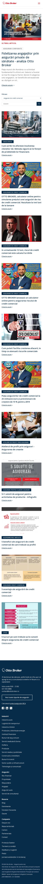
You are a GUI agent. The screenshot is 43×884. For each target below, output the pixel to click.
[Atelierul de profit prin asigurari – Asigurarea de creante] (21, 425)
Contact (5, 837)
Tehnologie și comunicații (11, 766)
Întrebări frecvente (9, 810)
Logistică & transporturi (11, 723)
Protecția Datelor (8, 843)
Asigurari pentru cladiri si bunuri (16, 490)
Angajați (5, 786)
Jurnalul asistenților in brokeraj (13, 857)
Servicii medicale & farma (11, 741)
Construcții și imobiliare (11, 756)
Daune (4, 814)
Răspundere (6, 783)
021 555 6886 (7, 689)
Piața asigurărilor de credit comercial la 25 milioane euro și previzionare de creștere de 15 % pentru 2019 (21, 398)
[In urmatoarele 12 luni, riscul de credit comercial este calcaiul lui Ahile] (21, 228)
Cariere (4, 830)
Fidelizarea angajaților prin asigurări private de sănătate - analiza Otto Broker (20, 59)
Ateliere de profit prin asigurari (15, 442)
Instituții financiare (9, 734)
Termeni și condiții (9, 846)
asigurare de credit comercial (15, 192)
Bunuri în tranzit (8, 759)
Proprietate (6, 779)
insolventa (7, 142)
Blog (3, 803)
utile (5, 633)
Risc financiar (7, 776)
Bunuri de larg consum (10, 738)
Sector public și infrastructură (13, 763)
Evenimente (6, 806)
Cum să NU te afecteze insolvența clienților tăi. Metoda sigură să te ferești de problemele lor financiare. (21, 148)
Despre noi (6, 823)
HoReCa (5, 745)
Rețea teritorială (8, 826)
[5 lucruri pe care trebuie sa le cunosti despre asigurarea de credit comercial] (21, 615)
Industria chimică (8, 727)
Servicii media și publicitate (12, 752)
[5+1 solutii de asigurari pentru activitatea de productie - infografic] (21, 473)
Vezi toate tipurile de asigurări (17, 697)
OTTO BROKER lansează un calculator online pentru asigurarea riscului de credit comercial (20, 300)
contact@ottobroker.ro (10, 691)
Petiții (4, 853)
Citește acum (7, 85)
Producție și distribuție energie (13, 731)
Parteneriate (6, 833)
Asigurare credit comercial (14, 585)
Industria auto (7, 720)
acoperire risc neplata (12, 537)
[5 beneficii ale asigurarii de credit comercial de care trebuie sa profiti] (21, 520)
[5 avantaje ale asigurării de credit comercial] (21, 568)
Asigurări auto (7, 790)
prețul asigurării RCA (18, 703)
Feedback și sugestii (9, 850)
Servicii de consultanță (10, 794)
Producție (5, 748)
